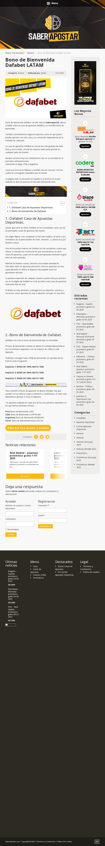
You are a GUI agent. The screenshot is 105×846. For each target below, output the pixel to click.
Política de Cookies (64, 841)
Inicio (35, 566)
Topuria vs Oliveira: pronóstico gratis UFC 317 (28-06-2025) (86, 379)
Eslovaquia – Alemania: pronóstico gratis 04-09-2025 (85, 317)
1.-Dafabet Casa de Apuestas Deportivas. (31, 207)
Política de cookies (91, 572)
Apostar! (85, 146)
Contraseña (10, 519)
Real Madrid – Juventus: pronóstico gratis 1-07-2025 (85, 369)
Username (43, 505)
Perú (20, 164)
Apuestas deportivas (85, 422)
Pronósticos (81, 453)
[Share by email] (47, 437)
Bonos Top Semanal (14, 53)
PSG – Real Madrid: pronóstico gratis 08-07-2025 (85, 327)
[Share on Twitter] (42, 437)
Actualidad (81, 418)
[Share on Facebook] (36, 437)
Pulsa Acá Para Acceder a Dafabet (28, 428)
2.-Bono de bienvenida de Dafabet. (27, 211)
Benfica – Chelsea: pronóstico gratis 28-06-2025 (85, 389)
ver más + (25, 476)
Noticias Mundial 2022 (86, 449)
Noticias (80, 437)
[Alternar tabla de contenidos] (61, 203)
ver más (11, 584)
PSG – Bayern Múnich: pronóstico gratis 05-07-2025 (86, 349)
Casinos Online (39, 575)
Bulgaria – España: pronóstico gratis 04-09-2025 (85, 307)
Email (41, 515)
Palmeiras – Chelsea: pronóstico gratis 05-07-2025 (85, 359)
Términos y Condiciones (46, 841)
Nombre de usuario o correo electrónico (18, 507)
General (30, 53)
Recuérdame (13, 529)
